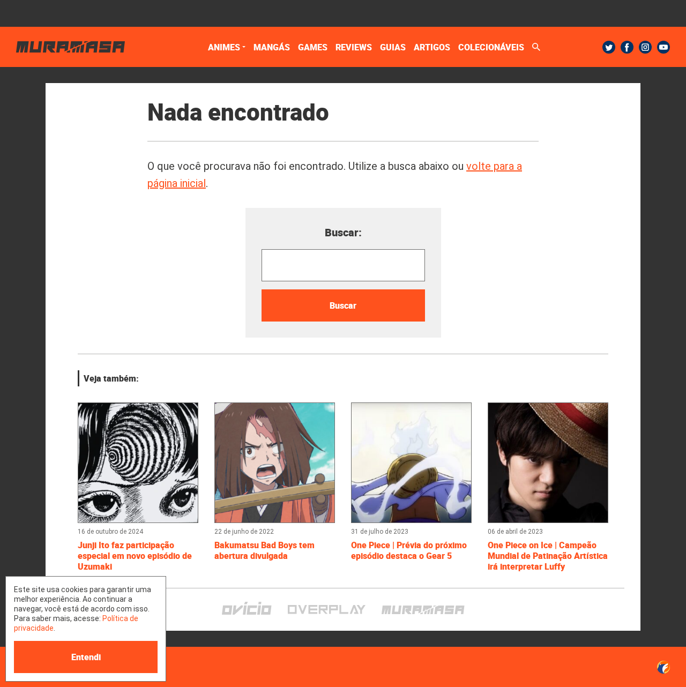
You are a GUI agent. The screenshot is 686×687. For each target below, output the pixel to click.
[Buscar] (536, 47)
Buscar (343, 305)
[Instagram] (645, 47)
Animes (224, 47)
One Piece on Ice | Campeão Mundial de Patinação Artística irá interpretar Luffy (548, 556)
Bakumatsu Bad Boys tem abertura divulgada (264, 550)
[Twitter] (608, 47)
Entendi (86, 657)
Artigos (432, 47)
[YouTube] (663, 47)
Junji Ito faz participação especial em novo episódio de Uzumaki (135, 556)
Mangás (271, 47)
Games (312, 47)
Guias (393, 47)
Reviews (353, 47)
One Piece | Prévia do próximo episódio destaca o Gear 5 (409, 550)
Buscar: (343, 232)
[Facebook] (627, 47)
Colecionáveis (491, 47)
